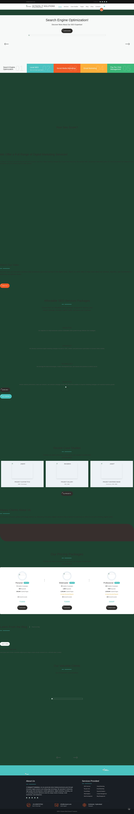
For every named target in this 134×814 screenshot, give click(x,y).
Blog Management (101, 796)
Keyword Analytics (101, 791)
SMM (19, 484)
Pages (82, 6)
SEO (65, 484)
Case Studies (74, 6)
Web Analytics (87, 793)
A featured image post (8, 649)
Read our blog (36, 627)
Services (66, 6)
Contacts (97, 6)
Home (60, 6)
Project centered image (111, 482)
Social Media (87, 791)
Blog (87, 6)
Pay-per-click (87, 788)
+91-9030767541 (37, 804)
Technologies (24, 484)
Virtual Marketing (100, 786)
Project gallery (67, 482)
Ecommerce (108, 484)
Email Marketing (100, 788)
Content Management (102, 793)
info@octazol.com (30, 1)
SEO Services (87, 786)
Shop (91, 6)
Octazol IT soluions (72, 811)
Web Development (88, 796)
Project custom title (22, 482)
